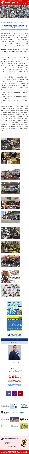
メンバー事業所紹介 (15, 372)
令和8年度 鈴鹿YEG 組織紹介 (15, 370)
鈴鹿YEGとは (15, 368)
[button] (24, 2)
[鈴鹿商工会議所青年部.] (1, 22)
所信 (14, 365)
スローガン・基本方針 (14, 362)
